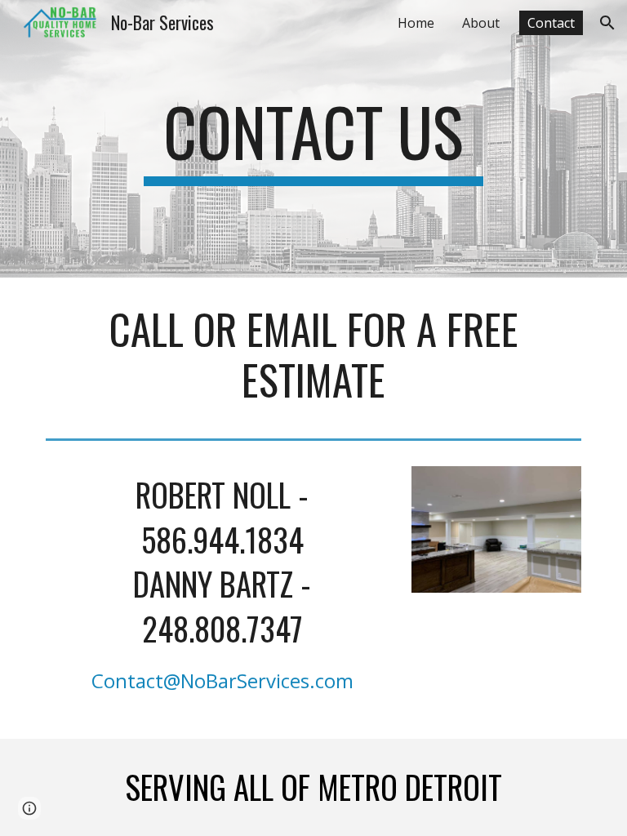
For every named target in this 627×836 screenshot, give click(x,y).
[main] (313, 139)
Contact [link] (551, 23)
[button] (607, 22)
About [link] (481, 23)
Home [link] (416, 23)
